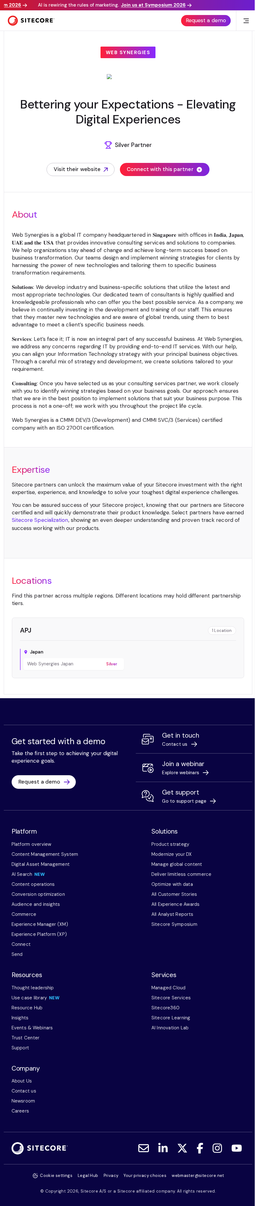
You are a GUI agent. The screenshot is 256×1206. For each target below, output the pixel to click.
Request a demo (206, 20)
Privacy (111, 1175)
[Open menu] (246, 21)
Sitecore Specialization (40, 520)
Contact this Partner (122, 688)
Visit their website (77, 171)
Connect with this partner (160, 169)
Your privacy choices (145, 1175)
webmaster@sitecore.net (198, 1175)
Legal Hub (88, 1175)
